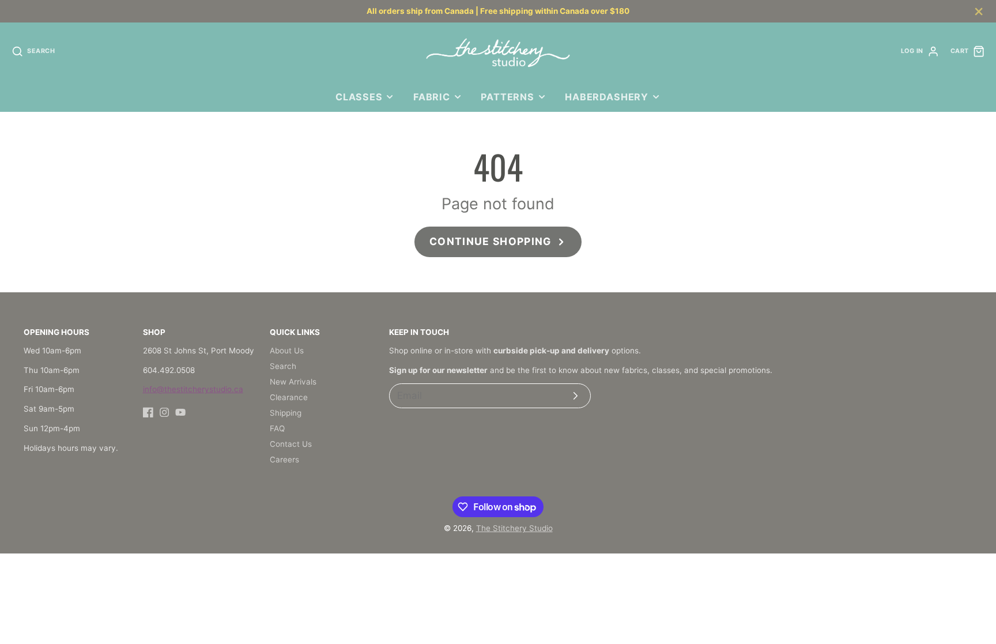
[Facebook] (148, 412)
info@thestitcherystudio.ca (193, 389)
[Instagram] (164, 412)
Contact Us (291, 444)
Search (283, 366)
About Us (287, 350)
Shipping (285, 412)
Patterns (507, 97)
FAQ (277, 428)
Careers (284, 459)
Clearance (289, 397)
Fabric (431, 97)
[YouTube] (180, 412)
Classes (359, 97)
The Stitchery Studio (514, 528)
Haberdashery (606, 97)
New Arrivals (293, 381)
